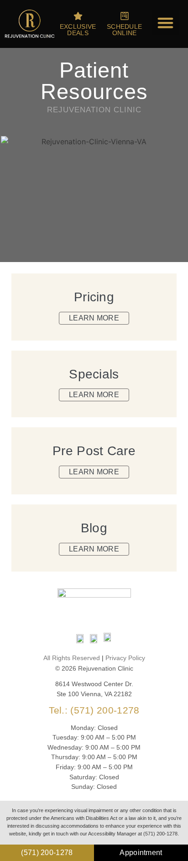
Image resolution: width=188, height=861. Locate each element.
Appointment (141, 852)
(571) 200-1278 (47, 852)
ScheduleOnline (124, 30)
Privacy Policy (125, 658)
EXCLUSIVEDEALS (78, 30)
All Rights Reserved (71, 658)
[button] (165, 23)
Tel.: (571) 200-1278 (94, 710)
